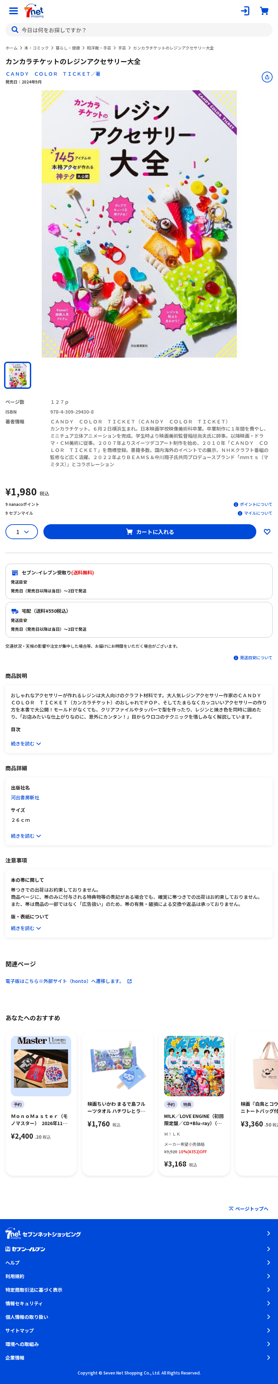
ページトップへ (252, 1208)
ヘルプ (12, 1262)
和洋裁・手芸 (99, 48)
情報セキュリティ (24, 1303)
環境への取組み (22, 1344)
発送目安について (256, 657)
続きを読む (23, 743)
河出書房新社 (25, 797)
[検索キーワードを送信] (15, 29)
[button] (17, 375)
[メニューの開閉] (13, 11)
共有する (267, 77)
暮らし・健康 (68, 48)
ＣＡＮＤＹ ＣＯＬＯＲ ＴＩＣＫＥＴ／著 (52, 73)
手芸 (122, 48)
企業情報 (14, 1357)
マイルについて (258, 513)
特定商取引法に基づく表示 (33, 1289)
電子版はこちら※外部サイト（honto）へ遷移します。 (64, 981)
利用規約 (14, 1276)
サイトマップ (19, 1330)
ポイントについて (256, 504)
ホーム (11, 48)
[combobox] (139, 30)
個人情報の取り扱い (26, 1316)
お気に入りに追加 (267, 531)
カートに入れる (155, 532)
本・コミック (36, 48)
